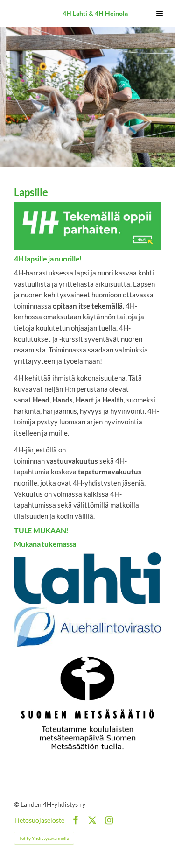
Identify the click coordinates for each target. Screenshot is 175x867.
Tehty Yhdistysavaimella (44, 838)
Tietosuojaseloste (39, 820)
